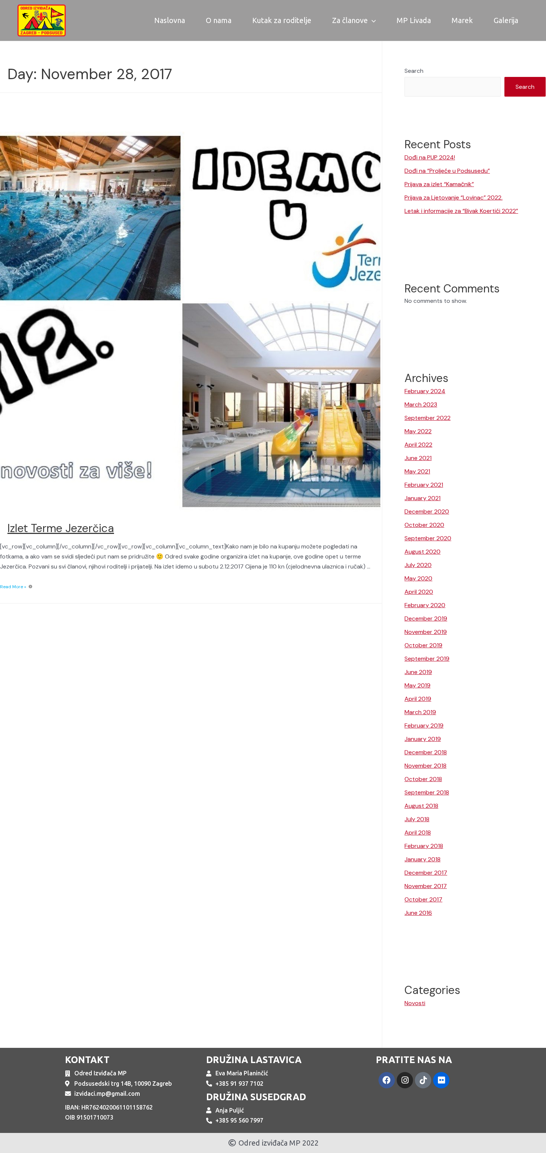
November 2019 (425, 632)
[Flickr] (441, 1080)
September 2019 (426, 659)
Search (413, 71)
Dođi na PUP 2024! (429, 157)
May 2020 (418, 578)
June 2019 (418, 672)
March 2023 (420, 404)
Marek (462, 20)
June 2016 (418, 913)
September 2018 (426, 792)
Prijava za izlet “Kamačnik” (439, 184)
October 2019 (423, 645)
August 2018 (421, 806)
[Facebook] (386, 1080)
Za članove (350, 20)
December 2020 (426, 511)
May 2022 (418, 431)
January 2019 (422, 739)
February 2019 (423, 725)
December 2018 (425, 752)
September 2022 (427, 418)
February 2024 (424, 391)
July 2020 (418, 565)
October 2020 (424, 525)
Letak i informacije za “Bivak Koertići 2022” (461, 211)
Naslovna (169, 20)
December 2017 (425, 873)
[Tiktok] (423, 1080)
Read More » (13, 587)
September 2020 (427, 538)
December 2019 (425, 618)
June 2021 (418, 458)
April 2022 (418, 444)
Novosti (414, 1003)
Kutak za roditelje (281, 20)
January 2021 (422, 498)
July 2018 (416, 819)
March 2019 (420, 712)
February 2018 (423, 846)
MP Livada (414, 20)
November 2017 (425, 886)
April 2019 (417, 699)
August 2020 (422, 552)
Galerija (506, 20)
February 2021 (423, 485)
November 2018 (425, 766)
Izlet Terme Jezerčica (60, 528)
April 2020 (418, 592)
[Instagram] (405, 1080)
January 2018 (422, 859)
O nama (218, 20)
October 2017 (423, 899)
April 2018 (417, 832)
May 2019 (417, 685)
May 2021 (417, 471)
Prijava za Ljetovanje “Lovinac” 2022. (453, 197)
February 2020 (424, 605)
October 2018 (423, 779)
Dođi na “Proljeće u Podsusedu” (447, 171)
